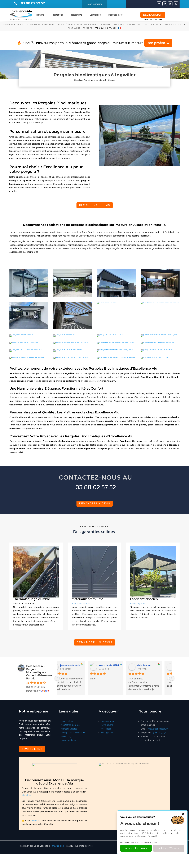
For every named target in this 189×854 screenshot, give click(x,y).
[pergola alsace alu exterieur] (68, 349)
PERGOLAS (9, 24)
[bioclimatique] (160, 302)
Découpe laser (115, 15)
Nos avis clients (68, 740)
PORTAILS (178, 24)
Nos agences (107, 732)
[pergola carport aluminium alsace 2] (116, 296)
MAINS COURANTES (101, 24)
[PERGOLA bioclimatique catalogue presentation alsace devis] (160, 334)
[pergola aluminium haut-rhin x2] (28, 296)
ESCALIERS (119, 24)
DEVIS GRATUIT (153, 14)
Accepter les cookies (136, 848)
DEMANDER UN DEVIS (94, 205)
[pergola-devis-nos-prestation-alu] (70, 357)
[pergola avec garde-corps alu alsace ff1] (116, 357)
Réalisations (76, 15)
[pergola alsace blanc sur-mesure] (70, 342)
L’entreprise (95, 15)
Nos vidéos (106, 729)
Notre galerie (107, 725)
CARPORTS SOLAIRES (37, 24)
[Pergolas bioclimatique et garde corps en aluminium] (160, 342)
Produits (40, 15)
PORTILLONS (74, 28)
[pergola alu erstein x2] (64, 334)
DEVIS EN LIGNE (32, 749)
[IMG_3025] (116, 349)
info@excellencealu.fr (158, 729)
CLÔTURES (68, 24)
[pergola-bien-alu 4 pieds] (110, 334)
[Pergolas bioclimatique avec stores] (72, 328)
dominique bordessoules (157, 665)
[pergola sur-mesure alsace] (28, 328)
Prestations (57, 15)
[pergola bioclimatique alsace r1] (25, 349)
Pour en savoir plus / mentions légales (138, 842)
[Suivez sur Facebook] (159, 3)
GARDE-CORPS (82, 24)
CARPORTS (21, 24)
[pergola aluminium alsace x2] (72, 296)
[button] (182, 814)
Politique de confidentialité (73, 732)
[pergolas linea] (21, 334)
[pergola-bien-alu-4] (106, 302)
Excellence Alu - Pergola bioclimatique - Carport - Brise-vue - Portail (39, 672)
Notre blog (66, 736)
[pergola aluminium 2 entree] (23, 342)
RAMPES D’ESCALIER (137, 24)
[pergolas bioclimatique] (156, 349)
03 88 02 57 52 (159, 732)
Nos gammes (107, 721)
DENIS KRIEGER (116, 665)
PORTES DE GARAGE (160, 24)
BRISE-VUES (55, 24)
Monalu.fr (26, 795)
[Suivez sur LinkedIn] (170, 3)
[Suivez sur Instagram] (176, 3)
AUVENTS (87, 28)
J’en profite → (158, 43)
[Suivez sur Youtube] (164, 3)
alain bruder (76, 665)
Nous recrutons (94, 4)
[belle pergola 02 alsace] (26, 357)
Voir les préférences (169, 848)
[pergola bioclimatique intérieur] (160, 296)
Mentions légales (69, 729)
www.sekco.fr (58, 846)
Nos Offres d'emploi (70, 725)
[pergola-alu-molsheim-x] (154, 357)
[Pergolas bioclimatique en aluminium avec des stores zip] (116, 342)
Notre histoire (67, 721)
